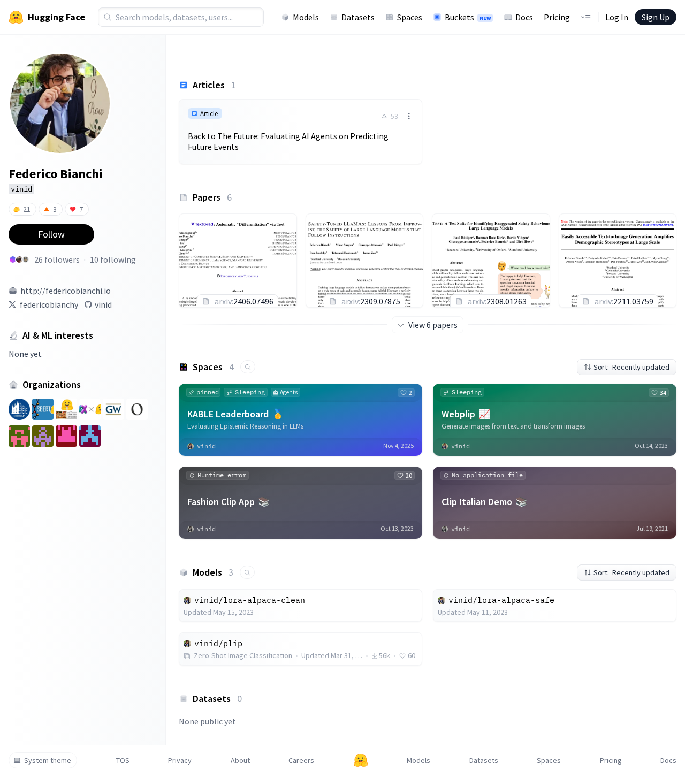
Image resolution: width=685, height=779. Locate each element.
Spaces (409, 17)
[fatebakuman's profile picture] (13, 259)
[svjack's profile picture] (19, 259)
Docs (524, 17)
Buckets (468, 17)
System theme (47, 760)
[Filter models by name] (247, 572)
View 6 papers (433, 324)
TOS (123, 760)
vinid (103, 304)
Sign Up (655, 17)
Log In (616, 17)
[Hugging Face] (360, 760)
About (240, 760)
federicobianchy (49, 304)
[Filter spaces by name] (247, 366)
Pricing (557, 17)
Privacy (180, 760)
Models (306, 17)
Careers (301, 760)
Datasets (358, 17)
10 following (113, 259)
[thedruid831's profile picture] (25, 259)
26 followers (57, 259)
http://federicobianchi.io (65, 290)
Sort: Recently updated (631, 367)
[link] (300, 132)
